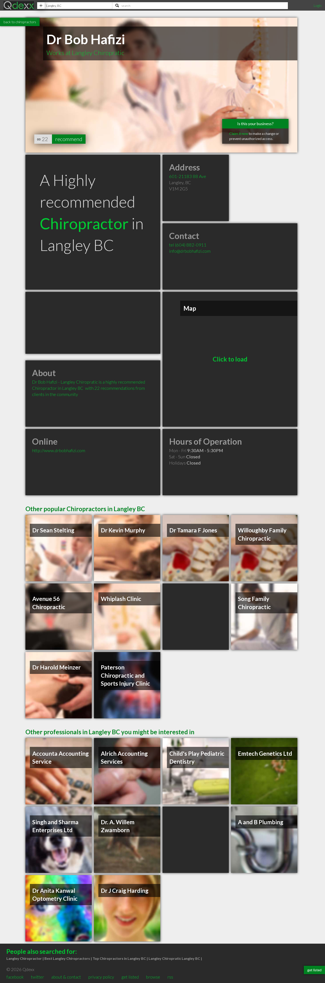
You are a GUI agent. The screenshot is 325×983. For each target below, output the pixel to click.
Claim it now (238, 133)
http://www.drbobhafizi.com (58, 450)
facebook (15, 976)
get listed (130, 976)
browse (153, 976)
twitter (37, 976)
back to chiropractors (20, 22)
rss (170, 976)
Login (317, 5)
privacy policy (101, 976)
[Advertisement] (92, 323)
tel (187, 244)
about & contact (66, 976)
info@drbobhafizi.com (189, 251)
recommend (68, 139)
